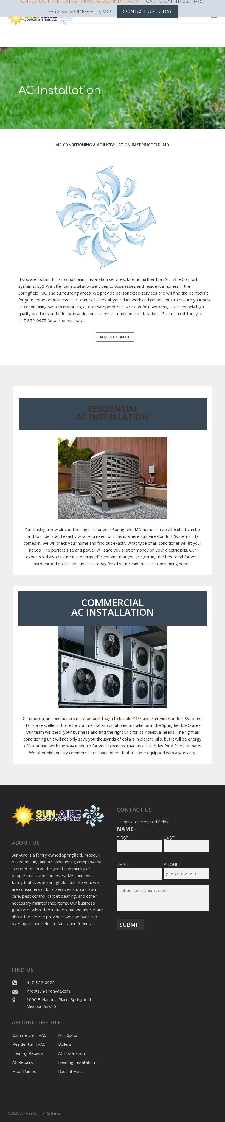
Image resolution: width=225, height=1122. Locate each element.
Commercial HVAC (29, 1035)
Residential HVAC (28, 1044)
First (122, 838)
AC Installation (71, 1053)
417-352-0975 (41, 982)
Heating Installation (76, 1062)
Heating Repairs (27, 1053)
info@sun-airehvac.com (48, 991)
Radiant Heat (70, 1071)
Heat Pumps (24, 1071)
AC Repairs (22, 1062)
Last (169, 838)
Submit (130, 924)
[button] (115, 337)
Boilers (64, 1044)
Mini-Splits (67, 1035)
